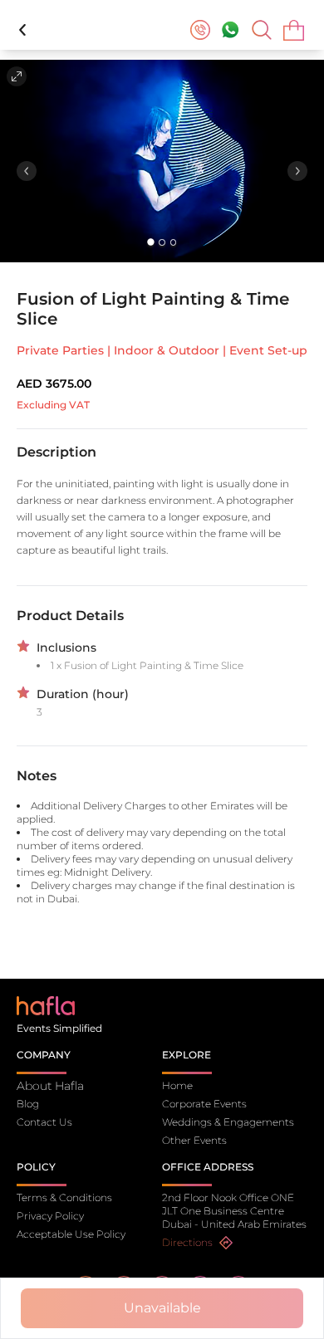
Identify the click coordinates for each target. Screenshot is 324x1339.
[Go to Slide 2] (161, 242)
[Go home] (46, 1005)
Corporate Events (204, 1103)
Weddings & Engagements (228, 1122)
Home (177, 1085)
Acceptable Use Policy (71, 1234)
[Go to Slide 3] (173, 242)
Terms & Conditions (64, 1197)
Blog (28, 1103)
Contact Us (44, 1122)
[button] (162, 161)
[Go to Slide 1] (151, 243)
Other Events (194, 1140)
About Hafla (50, 1085)
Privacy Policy (50, 1215)
